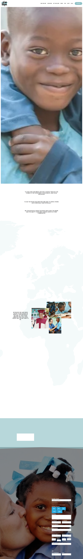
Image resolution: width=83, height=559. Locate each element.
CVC (63, 552)
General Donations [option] (56, 500)
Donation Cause (55, 498)
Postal (63, 537)
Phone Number (55, 528)
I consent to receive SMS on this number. (61, 532)
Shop (68, 3)
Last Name (64, 520)
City (52, 537)
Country (68, 537)
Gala (72, 3)
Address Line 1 (55, 534)
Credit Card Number (56, 542)
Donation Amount (55, 506)
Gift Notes (54, 514)
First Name (54, 520)
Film (65, 3)
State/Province (58, 538)
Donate (78, 3)
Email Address (55, 524)
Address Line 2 (65, 534)
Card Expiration (55, 552)
